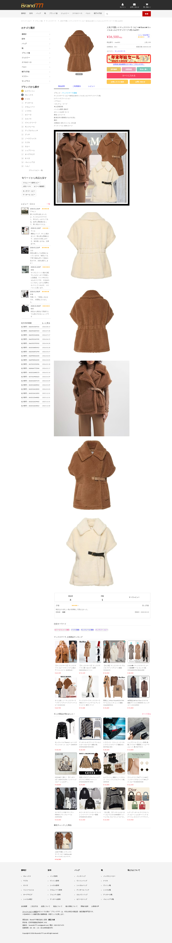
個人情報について (71, 906)
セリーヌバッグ (82, 899)
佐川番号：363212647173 (30, 381)
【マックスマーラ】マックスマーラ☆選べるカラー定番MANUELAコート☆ (89, 668)
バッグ (38, 13)
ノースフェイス (30, 138)
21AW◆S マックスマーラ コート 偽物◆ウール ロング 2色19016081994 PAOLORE (137, 668)
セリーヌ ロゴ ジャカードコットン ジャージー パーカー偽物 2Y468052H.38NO (90, 815)
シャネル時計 (27, 899)
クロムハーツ (30, 107)
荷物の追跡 (84, 906)
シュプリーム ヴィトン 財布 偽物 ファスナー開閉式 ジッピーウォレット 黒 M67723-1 (138, 745)
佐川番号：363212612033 (30, 389)
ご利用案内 (77, 86)
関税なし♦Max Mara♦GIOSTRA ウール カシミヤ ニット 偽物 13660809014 (113, 703)
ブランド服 (53, 13)
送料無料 (114, 69)
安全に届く (144, 69)
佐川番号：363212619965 (30, 401)
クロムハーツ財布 (56, 890)
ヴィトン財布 (54, 880)
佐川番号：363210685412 (30, 347)
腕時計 (23, 13)
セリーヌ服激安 (39, 186)
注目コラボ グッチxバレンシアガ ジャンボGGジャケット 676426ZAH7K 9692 (89, 780)
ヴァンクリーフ (30, 123)
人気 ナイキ (27, 186)
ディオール (29, 103)
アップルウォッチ (31, 131)
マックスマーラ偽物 (69, 93)
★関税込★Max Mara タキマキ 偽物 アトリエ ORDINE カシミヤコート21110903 (138, 703)
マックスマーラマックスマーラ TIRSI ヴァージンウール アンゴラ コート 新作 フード (89, 703)
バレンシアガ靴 (108, 899)
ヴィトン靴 (107, 885)
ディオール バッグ (83, 890)
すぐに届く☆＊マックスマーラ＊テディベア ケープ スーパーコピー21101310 (66, 703)
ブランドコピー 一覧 (36, 170)
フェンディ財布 (55, 894)
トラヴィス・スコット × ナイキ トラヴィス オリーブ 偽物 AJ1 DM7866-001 (114, 745)
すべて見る (146, 714)
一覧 (48, 204)
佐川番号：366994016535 (30, 356)
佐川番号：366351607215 (30, 331)
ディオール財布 (55, 899)
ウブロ (27, 142)
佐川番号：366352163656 (30, 335)
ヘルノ (27, 166)
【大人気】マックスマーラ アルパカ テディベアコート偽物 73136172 (114, 668)
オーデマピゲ (30, 154)
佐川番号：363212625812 (30, 406)
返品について (57, 906)
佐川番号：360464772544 (30, 368)
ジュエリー (65, 13)
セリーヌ (28, 115)
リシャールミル (28, 890)
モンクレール (30, 127)
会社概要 (24, 906)
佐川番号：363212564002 (30, 397)
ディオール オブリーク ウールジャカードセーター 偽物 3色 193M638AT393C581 (90, 745)
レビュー (91, 86)
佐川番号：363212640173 (30, 372)
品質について (45, 906)
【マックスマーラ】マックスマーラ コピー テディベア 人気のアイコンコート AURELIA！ (65, 668)
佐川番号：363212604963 (30, 385)
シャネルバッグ (82, 885)
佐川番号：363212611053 (30, 393)
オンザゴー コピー (29, 191)
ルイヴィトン (30, 91)
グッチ (27, 134)
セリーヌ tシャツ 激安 (62, 630)
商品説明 (61, 86)
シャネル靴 (107, 890)
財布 (31, 13)
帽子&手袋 (98, 13)
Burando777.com (41, 933)
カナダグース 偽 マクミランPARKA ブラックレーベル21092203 (64, 815)
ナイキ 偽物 (75, 630)
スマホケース (77, 13)
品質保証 (129, 69)
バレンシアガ (30, 162)
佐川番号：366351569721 (30, 326)
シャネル (28, 111)
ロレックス (29, 95)
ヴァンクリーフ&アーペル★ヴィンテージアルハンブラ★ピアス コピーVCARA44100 (138, 780)
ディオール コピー (29, 194)
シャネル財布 (54, 885)
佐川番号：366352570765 (30, 343)
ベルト (88, 13)
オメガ (27, 158)
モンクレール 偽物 (87, 630)
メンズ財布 (54, 876)
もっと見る (46, 323)
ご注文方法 (34, 906)
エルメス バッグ (82, 894)
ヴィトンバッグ (82, 880)
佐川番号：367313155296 (30, 364)
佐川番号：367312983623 (30, 376)
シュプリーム (30, 150)
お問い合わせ (140, 82)
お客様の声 (95, 906)
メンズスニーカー (109, 876)
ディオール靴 (107, 894)
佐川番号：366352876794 (30, 351)
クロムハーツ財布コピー (31, 182)
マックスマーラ (120, 51)
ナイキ (27, 99)
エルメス (28, 119)
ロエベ (27, 146)
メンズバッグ (81, 876)
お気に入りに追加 (117, 82)
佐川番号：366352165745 (30, 339)
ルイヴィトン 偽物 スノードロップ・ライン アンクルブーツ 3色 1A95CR (114, 780)
